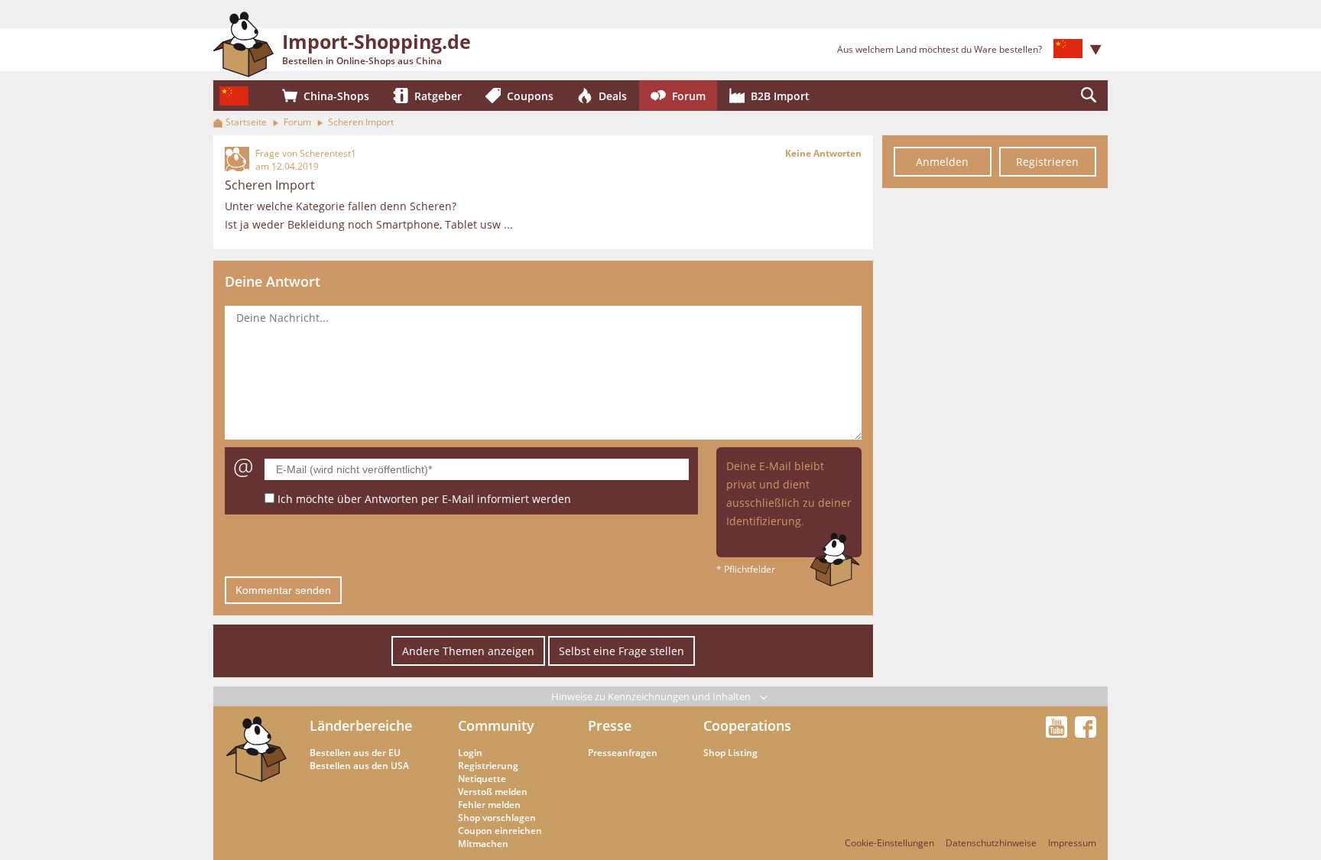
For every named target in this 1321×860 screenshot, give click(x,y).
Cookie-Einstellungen (889, 842)
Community (496, 725)
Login (470, 752)
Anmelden (942, 161)
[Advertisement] (995, 426)
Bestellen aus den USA (359, 765)
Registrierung (488, 765)
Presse (609, 725)
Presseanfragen (622, 752)
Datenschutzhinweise (991, 842)
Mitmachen (483, 843)
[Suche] (1088, 95)
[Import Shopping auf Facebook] (1085, 733)
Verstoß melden (492, 791)
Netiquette (482, 778)
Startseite (246, 121)
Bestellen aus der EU (355, 752)
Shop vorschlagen (497, 817)
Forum (297, 121)
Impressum (1072, 842)
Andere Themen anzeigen (468, 651)
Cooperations (747, 725)
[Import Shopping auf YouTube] (1059, 733)
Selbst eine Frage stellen (621, 651)
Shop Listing (730, 752)
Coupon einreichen (500, 830)
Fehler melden (489, 804)
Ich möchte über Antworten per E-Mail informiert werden (424, 499)
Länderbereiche (361, 725)
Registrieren (1047, 161)
